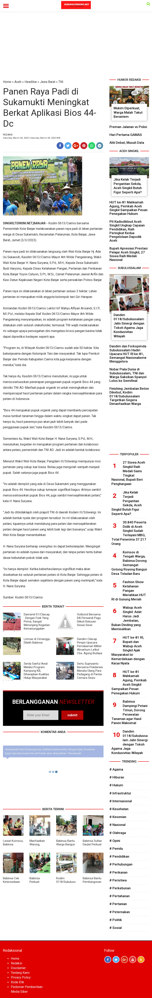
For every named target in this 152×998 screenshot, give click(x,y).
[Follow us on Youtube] (132, 959)
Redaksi (16, 963)
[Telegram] (99, 145)
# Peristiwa (118, 880)
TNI (60, 82)
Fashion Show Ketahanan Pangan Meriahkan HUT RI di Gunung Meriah (128, 590)
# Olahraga (117, 833)
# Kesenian (117, 817)
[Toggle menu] (6, 6)
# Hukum (116, 785)
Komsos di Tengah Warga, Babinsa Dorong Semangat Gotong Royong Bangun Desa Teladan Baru (129, 563)
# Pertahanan (119, 896)
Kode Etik (17, 982)
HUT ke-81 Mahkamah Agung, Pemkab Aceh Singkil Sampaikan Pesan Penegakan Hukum (128, 208)
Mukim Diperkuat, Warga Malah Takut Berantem (128, 112)
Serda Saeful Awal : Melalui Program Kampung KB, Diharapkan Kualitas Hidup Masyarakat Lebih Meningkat (26, 672)
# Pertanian (118, 904)
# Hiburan (116, 777)
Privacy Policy (21, 977)
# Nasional (117, 825)
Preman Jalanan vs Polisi (128, 127)
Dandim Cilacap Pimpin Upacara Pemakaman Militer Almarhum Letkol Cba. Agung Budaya (89, 646)
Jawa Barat (47, 82)
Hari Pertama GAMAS (125, 135)
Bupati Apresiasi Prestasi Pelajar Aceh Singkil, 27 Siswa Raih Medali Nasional (128, 254)
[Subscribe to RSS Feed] (141, 959)
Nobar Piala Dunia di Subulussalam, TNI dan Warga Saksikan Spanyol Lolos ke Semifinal (127, 375)
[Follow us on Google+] (124, 959)
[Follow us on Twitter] (116, 959)
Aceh (17, 82)
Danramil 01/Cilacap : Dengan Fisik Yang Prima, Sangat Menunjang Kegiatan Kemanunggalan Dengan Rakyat (26, 623)
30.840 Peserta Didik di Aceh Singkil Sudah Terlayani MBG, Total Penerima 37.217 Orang (128, 533)
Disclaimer (18, 968)
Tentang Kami (20, 973)
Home (7, 82)
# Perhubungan (120, 864)
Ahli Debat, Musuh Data (126, 143)
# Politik (115, 920)
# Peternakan (119, 912)
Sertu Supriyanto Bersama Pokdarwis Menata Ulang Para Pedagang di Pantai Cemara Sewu (90, 671)
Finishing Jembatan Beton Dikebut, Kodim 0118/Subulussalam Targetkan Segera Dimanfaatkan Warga (129, 396)
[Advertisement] (76, 48)
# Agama (116, 769)
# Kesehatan (118, 809)
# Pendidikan (119, 856)
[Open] (148, 4)
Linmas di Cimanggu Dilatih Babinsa (37, 640)
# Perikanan (118, 872)
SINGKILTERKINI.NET (17, 223)
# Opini (114, 841)
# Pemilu (116, 849)
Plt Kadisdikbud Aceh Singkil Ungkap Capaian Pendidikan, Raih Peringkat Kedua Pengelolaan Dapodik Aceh (127, 231)
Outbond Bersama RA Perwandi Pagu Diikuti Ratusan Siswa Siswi (89, 620)
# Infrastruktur (120, 793)
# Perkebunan (120, 888)
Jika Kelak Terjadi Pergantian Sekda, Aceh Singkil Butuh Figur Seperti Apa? (128, 185)
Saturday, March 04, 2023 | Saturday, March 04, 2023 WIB (31, 138)
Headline (31, 82)
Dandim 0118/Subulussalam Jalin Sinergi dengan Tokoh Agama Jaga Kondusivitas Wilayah (129, 325)
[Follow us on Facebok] (107, 959)
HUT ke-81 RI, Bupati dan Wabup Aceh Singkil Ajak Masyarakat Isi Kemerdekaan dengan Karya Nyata (128, 650)
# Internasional (120, 801)
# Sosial (115, 928)
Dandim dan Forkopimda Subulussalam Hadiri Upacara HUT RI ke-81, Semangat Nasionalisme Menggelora (127, 353)
